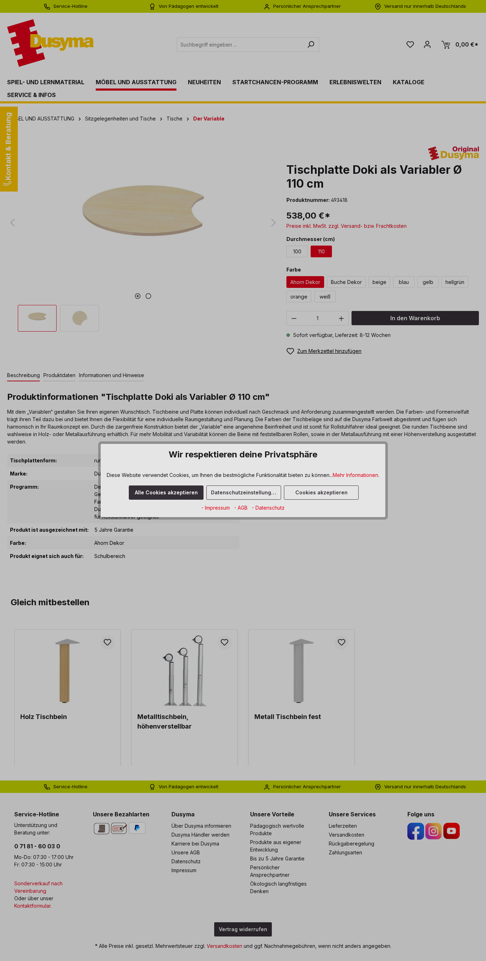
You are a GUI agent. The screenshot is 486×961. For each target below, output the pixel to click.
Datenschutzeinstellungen (244, 492)
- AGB (241, 508)
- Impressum (216, 508)
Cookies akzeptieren (321, 492)
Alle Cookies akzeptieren (166, 492)
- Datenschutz (268, 508)
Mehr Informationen (355, 475)
